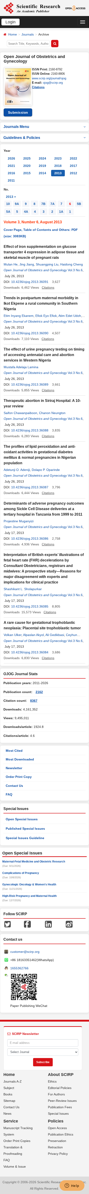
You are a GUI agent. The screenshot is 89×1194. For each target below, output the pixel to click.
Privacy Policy (58, 1153)
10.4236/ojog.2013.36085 (29, 606)
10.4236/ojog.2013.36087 (29, 487)
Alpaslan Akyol (33, 635)
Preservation (57, 1141)
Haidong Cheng (71, 264)
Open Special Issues (22, 819)
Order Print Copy (19, 777)
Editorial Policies (59, 1088)
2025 (27, 158)
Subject (8, 1088)
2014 (42, 173)
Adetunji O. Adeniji (17, 470)
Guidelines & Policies (21, 138)
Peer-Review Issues (62, 1101)
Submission (18, 112)
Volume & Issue (14, 1166)
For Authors (56, 1094)
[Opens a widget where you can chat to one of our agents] (71, 1186)
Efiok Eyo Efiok (46, 316)
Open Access (57, 1128)
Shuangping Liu (47, 264)
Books (7, 1094)
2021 (11, 166)
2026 (11, 158)
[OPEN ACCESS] (75, 8)
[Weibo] (69, 924)
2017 (73, 166)
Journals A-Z (12, 1081)
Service (10, 1121)
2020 (27, 166)
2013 (58, 173)
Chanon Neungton (52, 413)
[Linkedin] (48, 924)
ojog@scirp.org (53, 82)
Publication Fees (60, 1107)
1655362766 (19, 968)
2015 (27, 173)
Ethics (52, 1081)
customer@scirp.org (24, 952)
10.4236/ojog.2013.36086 (29, 538)
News (7, 1113)
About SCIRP (60, 1074)
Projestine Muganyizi (19, 521)
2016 (11, 173)
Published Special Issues (25, 828)
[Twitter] (7, 924)
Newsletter (14, 768)
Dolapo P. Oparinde (46, 470)
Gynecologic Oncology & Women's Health (29, 884)
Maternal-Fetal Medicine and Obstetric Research (33, 861)
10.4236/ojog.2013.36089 (29, 384)
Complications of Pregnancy (20, 873)
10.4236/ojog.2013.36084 (29, 652)
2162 (39, 692)
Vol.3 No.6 (75, 270)
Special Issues (58, 1113)
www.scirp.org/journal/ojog (49, 78)
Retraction (55, 1147)
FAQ (9, 794)
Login (10, 22)
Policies (55, 1121)
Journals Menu (16, 127)
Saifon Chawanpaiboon (20, 413)
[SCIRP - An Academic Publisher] (31, 8)
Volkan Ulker (12, 635)
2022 (73, 158)
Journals (27, 34)
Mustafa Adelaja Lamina (21, 367)
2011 (11, 180)
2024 (42, 158)
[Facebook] (27, 924)
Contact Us (14, 786)
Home (12, 34)
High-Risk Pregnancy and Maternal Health (29, 896)
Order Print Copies (16, 1141)
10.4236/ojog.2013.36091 (29, 282)
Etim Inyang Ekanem (19, 316)
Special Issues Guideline (25, 838)
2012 (73, 173)
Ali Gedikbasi (54, 635)
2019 (42, 166)
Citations (38, 87)
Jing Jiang (26, 264)
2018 (58, 166)
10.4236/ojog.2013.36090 (29, 333)
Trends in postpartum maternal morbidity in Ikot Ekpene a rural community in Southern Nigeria (41, 303)
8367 (33, 700)
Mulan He (11, 264)
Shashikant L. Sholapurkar (23, 589)
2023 (58, 158)
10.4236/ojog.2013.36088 (29, 430)
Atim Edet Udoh (69, 316)
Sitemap (9, 1101)
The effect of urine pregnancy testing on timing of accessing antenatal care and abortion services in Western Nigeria (44, 354)
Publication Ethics (60, 1134)
